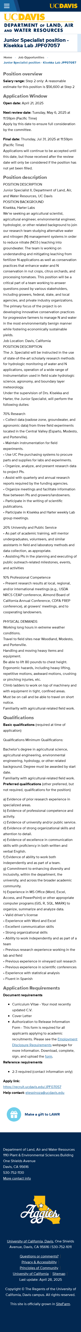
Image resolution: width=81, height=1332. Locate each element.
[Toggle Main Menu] (7, 6)
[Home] (39, 22)
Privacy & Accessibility (39, 1262)
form (48, 1056)
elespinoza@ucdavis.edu (44, 1092)
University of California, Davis (30, 1241)
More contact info (17, 1178)
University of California (31, 1273)
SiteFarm (63, 1303)
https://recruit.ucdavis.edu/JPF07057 (32, 1086)
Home (8, 57)
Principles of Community (39, 1267)
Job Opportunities (31, 57)
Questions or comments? (39, 1256)
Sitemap (58, 1273)
